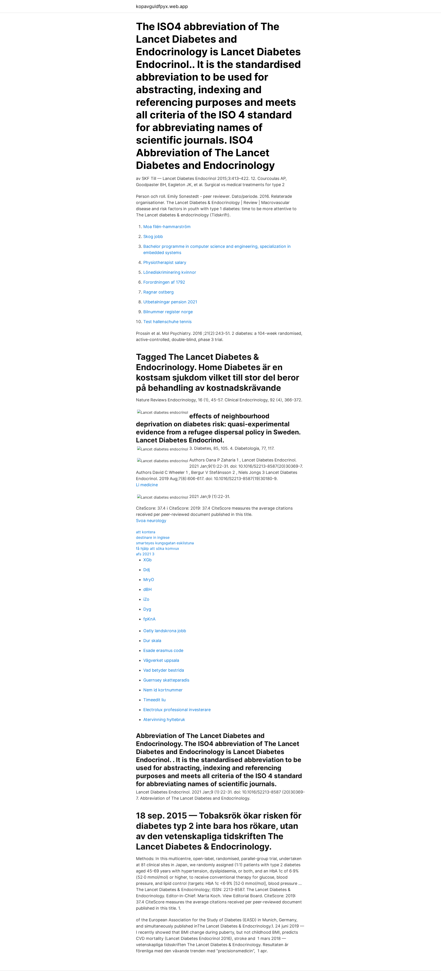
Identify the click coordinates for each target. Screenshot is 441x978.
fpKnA (149, 619)
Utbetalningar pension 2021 (170, 301)
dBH (147, 589)
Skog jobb (153, 236)
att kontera (145, 532)
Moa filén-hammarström (167, 226)
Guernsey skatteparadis (166, 680)
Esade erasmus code (163, 650)
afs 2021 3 (145, 554)
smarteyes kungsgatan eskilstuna (165, 543)
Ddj (146, 569)
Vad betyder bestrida (163, 670)
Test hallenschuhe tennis (167, 321)
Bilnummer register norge (168, 311)
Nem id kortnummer (163, 689)
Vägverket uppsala (161, 660)
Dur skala (152, 640)
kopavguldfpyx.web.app (162, 6)
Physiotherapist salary (164, 262)
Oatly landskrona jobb (164, 630)
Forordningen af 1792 (164, 282)
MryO (148, 579)
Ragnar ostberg (158, 292)
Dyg (147, 609)
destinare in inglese (153, 537)
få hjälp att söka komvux (157, 548)
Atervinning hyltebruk (164, 719)
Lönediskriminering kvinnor (169, 272)
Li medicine (147, 484)
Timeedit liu (154, 699)
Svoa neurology (151, 520)
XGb (147, 559)
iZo (146, 599)
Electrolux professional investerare (177, 709)
